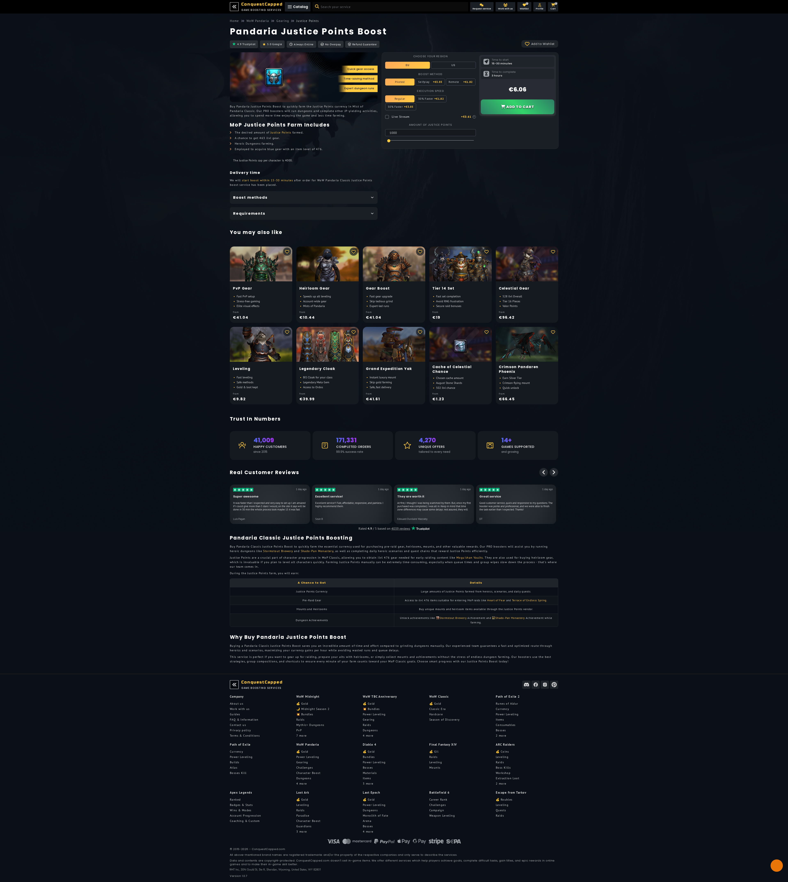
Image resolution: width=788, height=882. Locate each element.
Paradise (302, 815)
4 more (368, 735)
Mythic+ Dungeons (310, 725)
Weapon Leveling (442, 815)
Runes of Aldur (507, 703)
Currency (502, 709)
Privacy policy (240, 730)
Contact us (238, 725)
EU (408, 65)
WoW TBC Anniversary (380, 696)
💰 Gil (434, 751)
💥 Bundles (304, 714)
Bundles (369, 757)
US (453, 65)
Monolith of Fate (375, 815)
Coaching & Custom (245, 821)
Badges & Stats (241, 805)
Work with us (240, 709)
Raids (300, 719)
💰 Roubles (504, 799)
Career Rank (438, 799)
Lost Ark (302, 792)
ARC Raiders (505, 744)
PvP (299, 730)
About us (236, 703)
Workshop (503, 773)
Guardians (304, 826)
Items (500, 719)
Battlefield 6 (439, 792)
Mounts (434, 767)
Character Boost (308, 773)
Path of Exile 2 (508, 696)
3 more (368, 783)
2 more (501, 735)
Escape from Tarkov (511, 792)
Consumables (505, 725)
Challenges (304, 767)
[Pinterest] (554, 685)
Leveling (435, 762)
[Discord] (526, 685)
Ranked (235, 799)
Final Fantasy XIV (443, 744)
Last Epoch (371, 792)
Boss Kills (503, 767)
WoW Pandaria (307, 744)
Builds (234, 762)
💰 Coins (502, 751)
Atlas (233, 767)
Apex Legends (241, 792)
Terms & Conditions (245, 735)
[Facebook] (535, 685)
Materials (370, 773)
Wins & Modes (241, 810)
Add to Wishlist (543, 44)
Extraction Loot (507, 778)
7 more (301, 735)
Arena (367, 821)
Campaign (436, 810)
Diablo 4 (369, 744)
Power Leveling (374, 714)
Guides (235, 714)
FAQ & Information (244, 719)
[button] (539, 7)
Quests (501, 810)
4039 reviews (400, 528)
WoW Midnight (307, 696)
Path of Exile (240, 744)
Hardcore (436, 714)
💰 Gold (302, 703)
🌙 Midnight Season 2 (313, 709)
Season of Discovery (444, 719)
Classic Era (437, 709)
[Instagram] (545, 685)
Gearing (369, 719)
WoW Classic (439, 696)
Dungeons (370, 730)
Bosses (501, 730)
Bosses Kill (238, 773)
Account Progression (245, 815)
